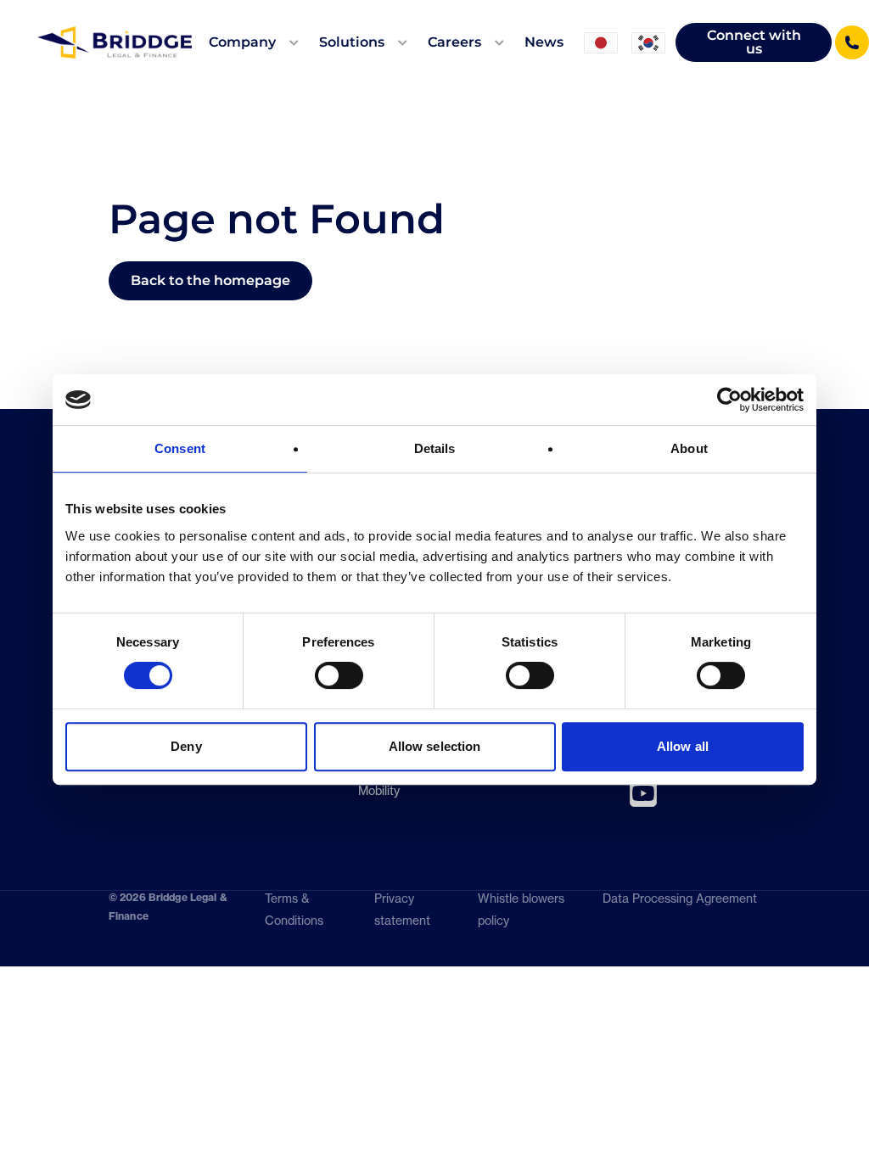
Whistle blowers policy (521, 909)
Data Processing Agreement (680, 909)
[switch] (339, 675)
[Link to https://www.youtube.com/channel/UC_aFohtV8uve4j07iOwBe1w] (643, 793)
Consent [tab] (179, 448)
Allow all (683, 746)
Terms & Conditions (294, 909)
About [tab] (689, 448)
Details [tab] (435, 448)
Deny (186, 746)
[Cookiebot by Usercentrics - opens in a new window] (729, 399)
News (543, 42)
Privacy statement (402, 909)
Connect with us (754, 42)
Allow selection (435, 746)
